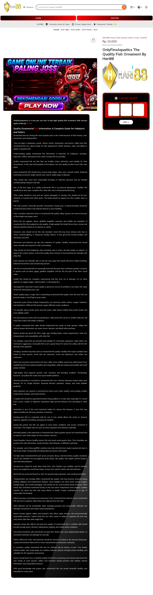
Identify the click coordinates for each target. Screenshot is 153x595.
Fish (36, 128)
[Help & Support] (132, 7)
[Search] (124, 7)
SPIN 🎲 (126, 122)
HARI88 (56, 30)
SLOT (96, 30)
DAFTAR (115, 18)
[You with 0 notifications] (140, 7)
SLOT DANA (75, 30)
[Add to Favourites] (93, 39)
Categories (29, 7)
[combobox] (78, 7)
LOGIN (38, 18)
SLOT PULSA (87, 30)
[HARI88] (12, 12)
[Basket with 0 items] (146, 7)
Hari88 (29, 123)
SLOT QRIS (65, 30)
